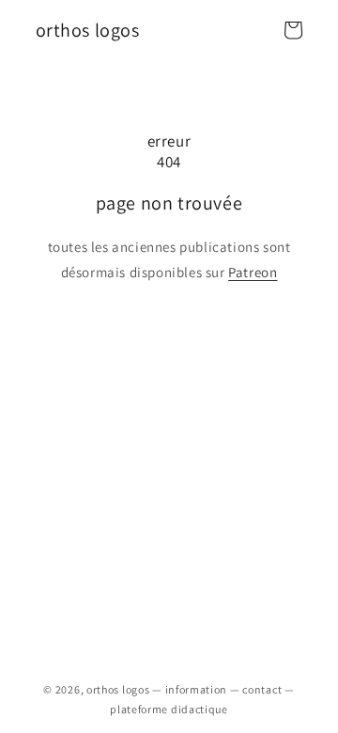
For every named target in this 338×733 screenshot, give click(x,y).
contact (262, 689)
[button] (293, 30)
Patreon (252, 272)
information (196, 689)
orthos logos (117, 689)
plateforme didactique (169, 709)
